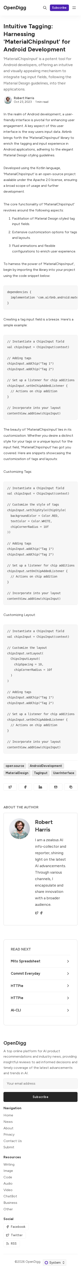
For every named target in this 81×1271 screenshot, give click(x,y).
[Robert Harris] (7, 100)
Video (8, 1190)
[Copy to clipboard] (71, 787)
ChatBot (10, 1196)
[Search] (44, 7)
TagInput (41, 773)
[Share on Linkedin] (40, 787)
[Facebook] (41, 913)
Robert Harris (24, 98)
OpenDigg (32, 1262)
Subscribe (59, 7)
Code (7, 1177)
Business (10, 1203)
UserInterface (63, 773)
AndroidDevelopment (46, 766)
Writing (8, 1164)
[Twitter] (36, 913)
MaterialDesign (17, 773)
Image (8, 1171)
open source (15, 766)
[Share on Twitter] (10, 787)
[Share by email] (55, 787)
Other (8, 1209)
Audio (8, 1183)
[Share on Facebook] (25, 787)
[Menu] (74, 7)
